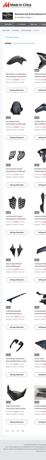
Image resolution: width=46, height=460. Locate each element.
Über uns (33, 24)
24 (13, 431)
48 (23, 431)
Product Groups (13, 37)
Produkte (22, 24)
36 (18, 431)
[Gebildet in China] (17, 4)
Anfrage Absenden (17, 90)
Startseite (8, 24)
